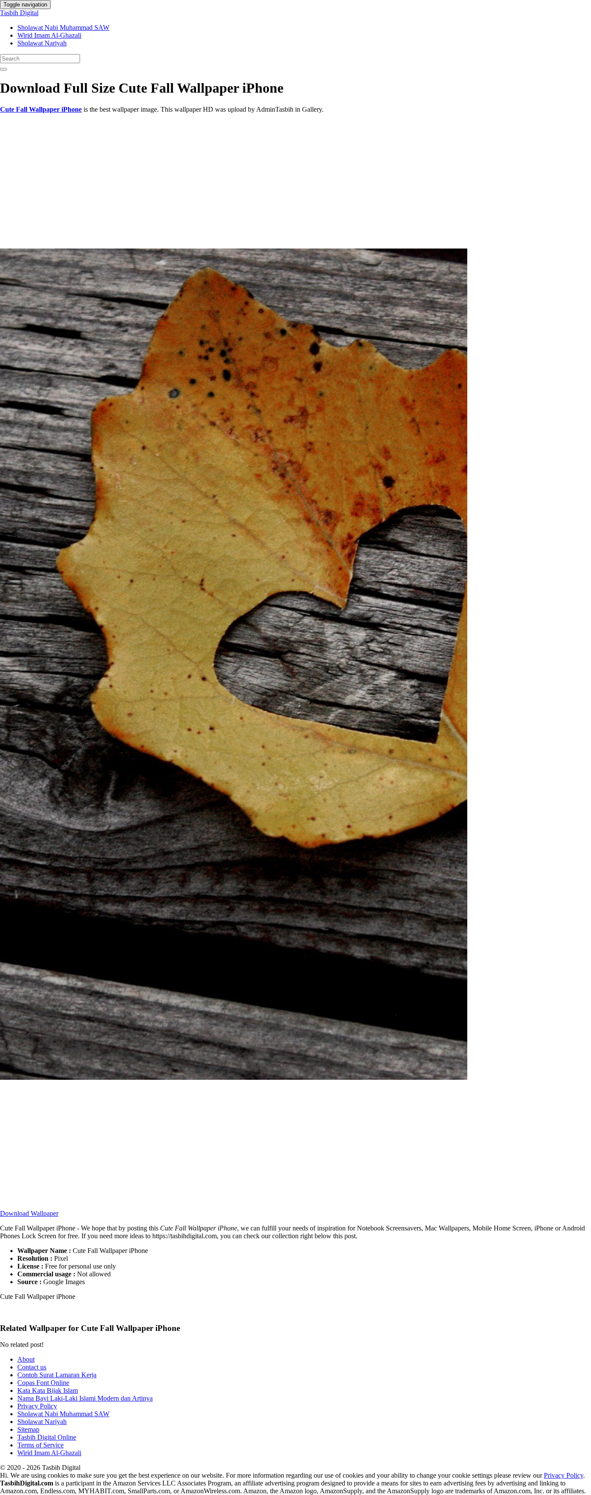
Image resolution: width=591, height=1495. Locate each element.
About (26, 1359)
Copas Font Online (43, 1382)
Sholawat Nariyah (42, 43)
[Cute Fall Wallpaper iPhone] (233, 1077)
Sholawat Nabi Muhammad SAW (63, 27)
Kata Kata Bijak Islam (47, 1390)
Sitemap (28, 1429)
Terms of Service (40, 1445)
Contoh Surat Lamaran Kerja (56, 1375)
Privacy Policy (37, 1406)
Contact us (31, 1367)
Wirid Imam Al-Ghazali (49, 35)
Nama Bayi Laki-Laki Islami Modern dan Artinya (85, 1398)
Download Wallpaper (29, 1213)
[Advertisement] (259, 181)
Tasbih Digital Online (46, 1437)
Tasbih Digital (19, 12)
